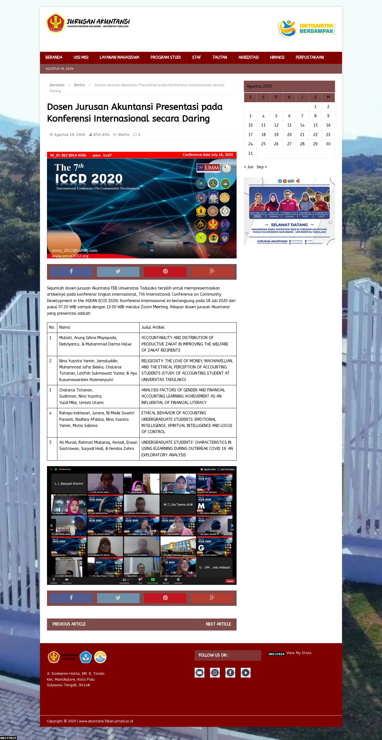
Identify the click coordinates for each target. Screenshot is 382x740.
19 (276, 134)
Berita (124, 134)
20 (289, 134)
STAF (196, 57)
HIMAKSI (277, 57)
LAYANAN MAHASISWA (119, 57)
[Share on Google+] (212, 272)
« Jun (248, 167)
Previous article (69, 624)
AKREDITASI (249, 57)
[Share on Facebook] (71, 272)
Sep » (262, 167)
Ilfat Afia (101, 134)
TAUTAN (220, 57)
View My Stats (299, 653)
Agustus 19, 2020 (69, 134)
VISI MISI (81, 57)
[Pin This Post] (165, 272)
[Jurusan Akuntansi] (88, 23)
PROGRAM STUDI (166, 57)
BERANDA (54, 57)
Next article (218, 624)
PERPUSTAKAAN (310, 57)
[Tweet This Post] (118, 272)
